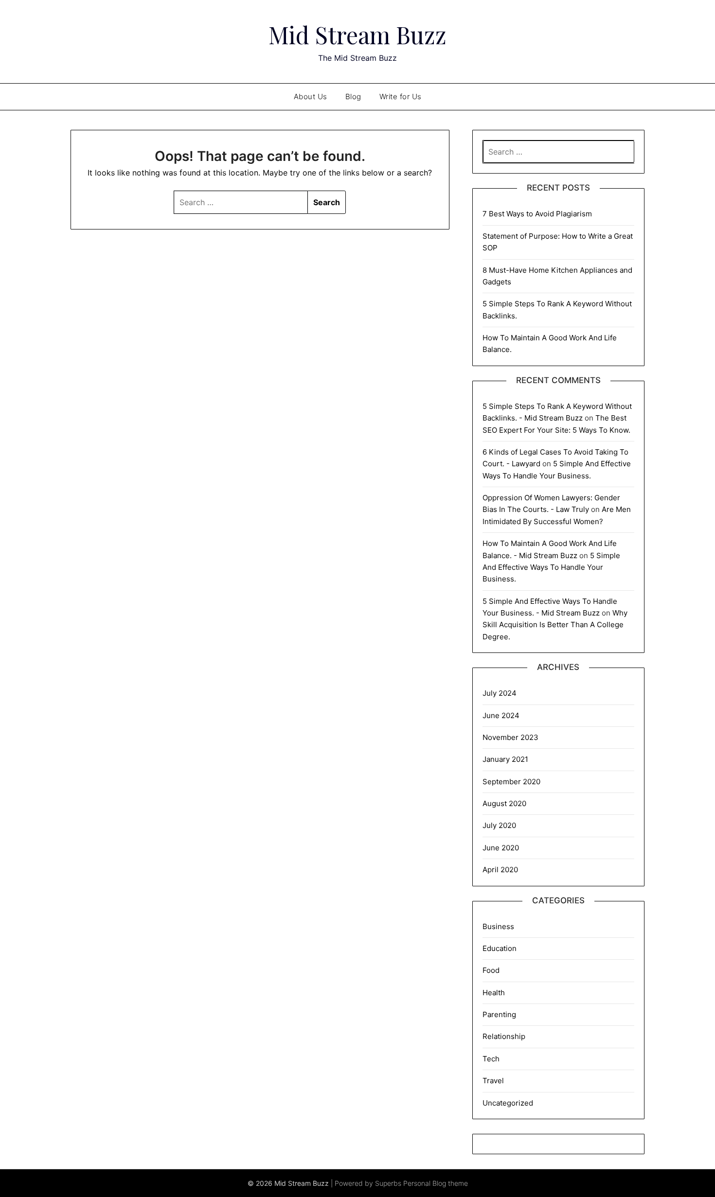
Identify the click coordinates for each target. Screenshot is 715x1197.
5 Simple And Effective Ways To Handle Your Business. (551, 567)
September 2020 (511, 781)
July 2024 (500, 693)
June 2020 (501, 847)
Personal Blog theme (435, 1183)
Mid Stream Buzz (357, 34)
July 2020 (499, 825)
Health (494, 992)
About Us (310, 96)
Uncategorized (508, 1103)
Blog (353, 96)
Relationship (504, 1036)
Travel (493, 1080)
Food (491, 970)
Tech (491, 1058)
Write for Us (400, 96)
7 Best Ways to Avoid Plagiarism (537, 213)
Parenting (499, 1014)
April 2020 (500, 869)
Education (500, 948)
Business (498, 926)
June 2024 (501, 715)
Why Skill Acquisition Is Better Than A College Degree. (555, 624)
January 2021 (505, 759)
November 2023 (510, 737)
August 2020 (504, 803)
